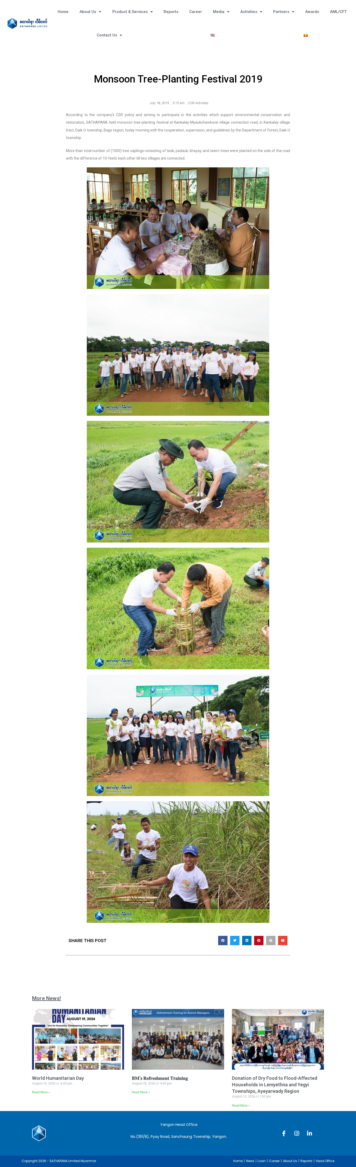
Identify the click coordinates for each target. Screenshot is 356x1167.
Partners (281, 11)
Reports (171, 11)
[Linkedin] (309, 1133)
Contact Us (107, 35)
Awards (312, 11)
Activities (248, 11)
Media (218, 11)
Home (63, 11)
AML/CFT (338, 11)
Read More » (41, 1092)
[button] (223, 940)
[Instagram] (296, 1133)
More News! (46, 998)
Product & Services (130, 11)
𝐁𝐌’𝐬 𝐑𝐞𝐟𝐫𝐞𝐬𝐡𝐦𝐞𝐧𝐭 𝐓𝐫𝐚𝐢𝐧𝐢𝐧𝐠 (160, 1078)
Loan (262, 1161)
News (250, 1161)
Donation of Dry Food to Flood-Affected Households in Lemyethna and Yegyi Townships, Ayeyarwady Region (274, 1084)
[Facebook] (284, 1133)
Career (195, 11)
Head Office (325, 1161)
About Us (87, 11)
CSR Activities (198, 103)
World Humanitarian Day (58, 1078)
